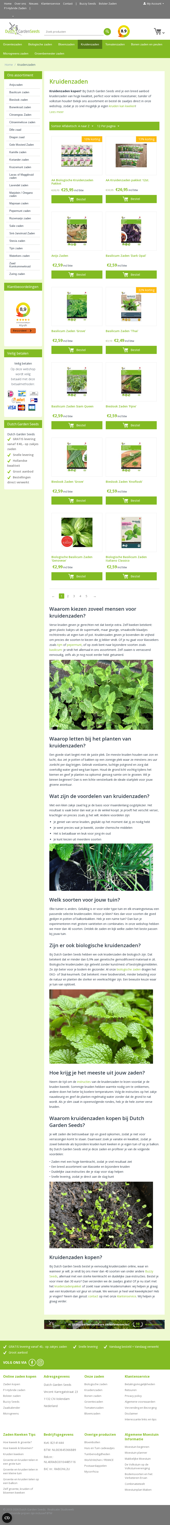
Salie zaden (16, 225)
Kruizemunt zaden (20, 167)
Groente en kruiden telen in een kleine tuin (20, 1471)
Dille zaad (15, 129)
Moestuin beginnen (137, 1447)
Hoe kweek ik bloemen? (18, 1448)
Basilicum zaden (19, 92)
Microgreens (11, 1413)
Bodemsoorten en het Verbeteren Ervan (138, 1476)
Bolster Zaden (108, 3)
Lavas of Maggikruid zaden (21, 176)
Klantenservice (50, 3)
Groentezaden (12, 44)
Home (8, 3)
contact (93, 1296)
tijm (59, 645)
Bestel (81, 199)
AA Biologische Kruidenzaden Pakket (72, 182)
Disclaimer (131, 1413)
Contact (68, 3)
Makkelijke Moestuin (138, 1458)
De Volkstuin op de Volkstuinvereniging (137, 1466)
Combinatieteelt (135, 1484)
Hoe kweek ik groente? (17, 1442)
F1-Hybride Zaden (15, 8)
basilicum (55, 650)
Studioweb (67, 1509)
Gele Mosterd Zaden (21, 144)
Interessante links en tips (141, 1419)
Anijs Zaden (59, 256)
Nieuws (33, 3)
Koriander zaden (19, 159)
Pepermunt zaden (19, 210)
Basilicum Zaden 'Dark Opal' (126, 256)
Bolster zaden (12, 1396)
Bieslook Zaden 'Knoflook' (124, 482)
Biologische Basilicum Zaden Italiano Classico (126, 558)
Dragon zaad (16, 137)
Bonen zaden (92, 1396)
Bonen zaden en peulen (146, 44)
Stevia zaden (17, 240)
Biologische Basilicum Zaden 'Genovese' (71, 558)
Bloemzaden (66, 44)
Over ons (20, 3)
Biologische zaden (40, 44)
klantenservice (126, 1296)
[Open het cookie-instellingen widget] (7, 1518)
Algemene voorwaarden (140, 1401)
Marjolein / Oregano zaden (21, 194)
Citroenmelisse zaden (22, 122)
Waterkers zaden (19, 255)
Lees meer (56, 112)
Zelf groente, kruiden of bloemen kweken (18, 1490)
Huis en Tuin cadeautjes (99, 1448)
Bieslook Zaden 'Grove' (67, 482)
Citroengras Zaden (20, 114)
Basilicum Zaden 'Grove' (68, 331)
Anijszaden (16, 84)
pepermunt (74, 645)
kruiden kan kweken (122, 106)
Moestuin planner (136, 1452)
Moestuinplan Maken (138, 1489)
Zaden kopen (11, 1384)
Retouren (131, 1390)
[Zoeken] (107, 31)
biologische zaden (129, 969)
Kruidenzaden (90, 44)
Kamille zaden (17, 152)
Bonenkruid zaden (20, 107)
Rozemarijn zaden (20, 218)
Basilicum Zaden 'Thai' (122, 331)
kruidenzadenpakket (68, 1286)
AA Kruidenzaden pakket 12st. (127, 180)
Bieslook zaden (18, 99)
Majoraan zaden (18, 203)
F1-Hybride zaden (14, 1390)
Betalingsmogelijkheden (140, 1384)
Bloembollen (92, 1442)
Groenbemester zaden (49, 53)
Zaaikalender (11, 1408)
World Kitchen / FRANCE (99, 1460)
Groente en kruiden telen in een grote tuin (20, 1461)
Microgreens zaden (15, 53)
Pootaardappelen (95, 1466)
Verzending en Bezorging (141, 1408)
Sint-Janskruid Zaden (22, 233)
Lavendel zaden (18, 185)
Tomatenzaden (115, 44)
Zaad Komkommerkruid (19, 265)
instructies (84, 1082)
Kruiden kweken (13, 1454)
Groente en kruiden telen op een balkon (21, 1481)
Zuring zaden (17, 273)
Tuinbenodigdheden (97, 1454)
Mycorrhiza (91, 1471)
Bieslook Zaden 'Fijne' (121, 406)
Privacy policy (133, 1396)
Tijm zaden (16, 248)
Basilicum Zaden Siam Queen (72, 406)
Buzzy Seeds (88, 3)
